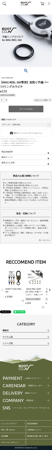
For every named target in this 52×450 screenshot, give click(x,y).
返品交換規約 (32, 423)
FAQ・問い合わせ (8, 430)
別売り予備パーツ (8, 145)
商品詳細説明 (7, 152)
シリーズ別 (2, 143)
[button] (2, 289)
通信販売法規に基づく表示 (37, 436)
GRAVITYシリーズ (8, 143)
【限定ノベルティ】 (8, 119)
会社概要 (4, 436)
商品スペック (7, 157)
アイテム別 (2, 145)
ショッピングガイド (9, 423)
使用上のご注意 (8, 163)
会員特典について (34, 430)
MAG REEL (13, 143)
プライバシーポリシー (9, 442)
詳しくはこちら (44, 240)
